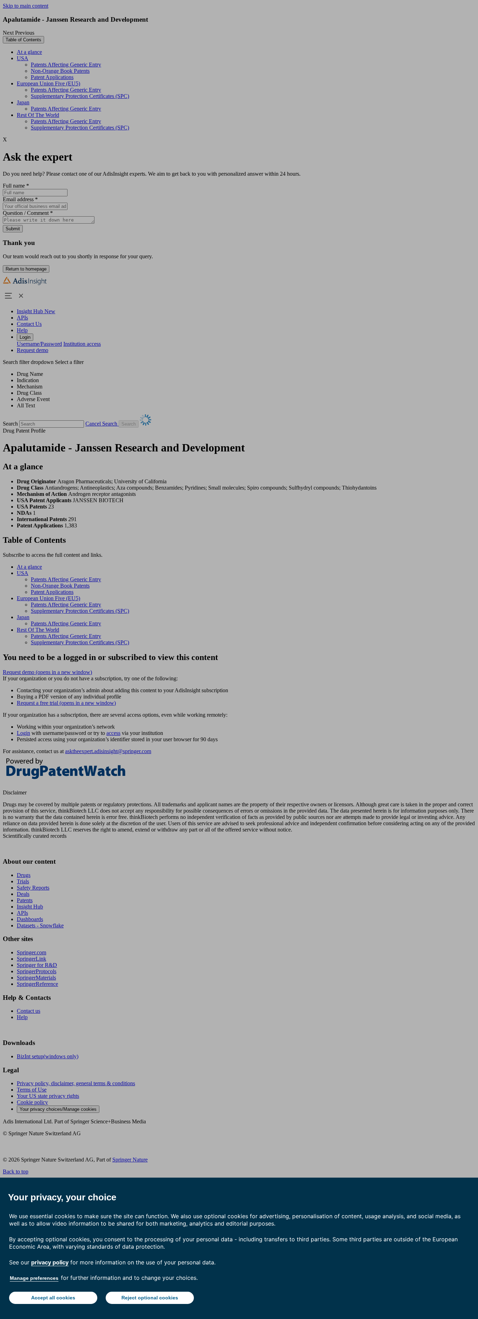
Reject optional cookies (149, 1297)
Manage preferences (34, 1278)
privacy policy (50, 1262)
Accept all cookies (53, 1297)
